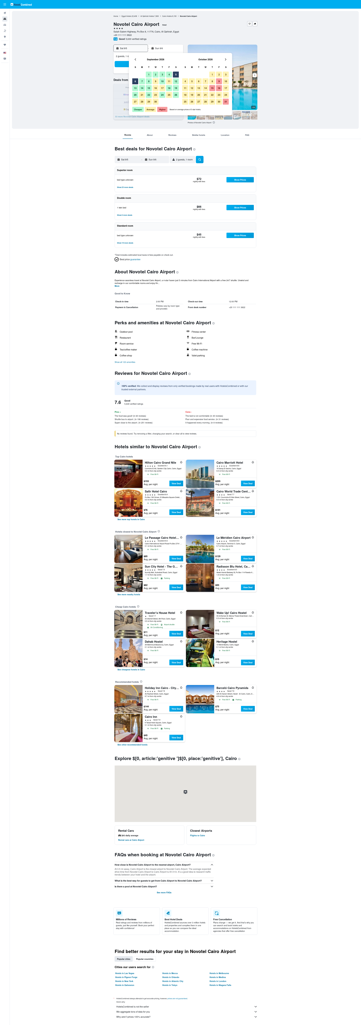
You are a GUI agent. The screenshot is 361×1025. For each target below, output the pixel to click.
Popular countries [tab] (144, 959)
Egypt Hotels (126, 16)
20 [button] (135, 94)
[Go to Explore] (4, 37)
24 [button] (162, 94)
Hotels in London (218, 981)
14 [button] (142, 88)
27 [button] (135, 101)
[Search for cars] (4, 25)
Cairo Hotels (167, 16)
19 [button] (176, 88)
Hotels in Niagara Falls (220, 985)
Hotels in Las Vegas (124, 973)
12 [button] (176, 81)
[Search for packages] (4, 31)
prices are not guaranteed (177, 998)
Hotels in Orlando (170, 977)
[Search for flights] (4, 13)
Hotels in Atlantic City (172, 981)
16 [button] (155, 88)
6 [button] (135, 81)
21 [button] (142, 94)
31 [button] (225, 101)
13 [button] (135, 88)
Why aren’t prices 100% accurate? (133, 1016)
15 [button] (149, 88)
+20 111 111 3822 (123, 35)
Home (116, 16)
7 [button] (142, 81)
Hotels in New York (124, 981)
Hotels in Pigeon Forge (126, 977)
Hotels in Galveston (124, 985)
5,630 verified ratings (136, 39)
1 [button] (148, 74)
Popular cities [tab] (123, 959)
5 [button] (176, 74)
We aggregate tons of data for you (133, 1011)
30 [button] (155, 101)
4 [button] (169, 74)
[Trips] (4, 45)
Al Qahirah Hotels (147, 16)
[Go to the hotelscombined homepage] (21, 4)
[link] (131, 519)
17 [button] (162, 88)
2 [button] (155, 74)
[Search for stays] (4, 19)
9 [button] (155, 81)
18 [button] (169, 88)
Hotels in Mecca (170, 973)
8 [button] (148, 81)
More (117, 285)
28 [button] (142, 101)
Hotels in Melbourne (219, 973)
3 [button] (162, 74)
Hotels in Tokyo (169, 985)
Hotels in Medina (218, 977)
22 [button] (149, 94)
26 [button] (176, 94)
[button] (5, 4)
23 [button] (155, 94)
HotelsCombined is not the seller (132, 1006)
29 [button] (149, 101)
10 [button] (162, 81)
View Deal (176, 483)
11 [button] (169, 81)
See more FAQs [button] (164, 892)
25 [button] (169, 94)
